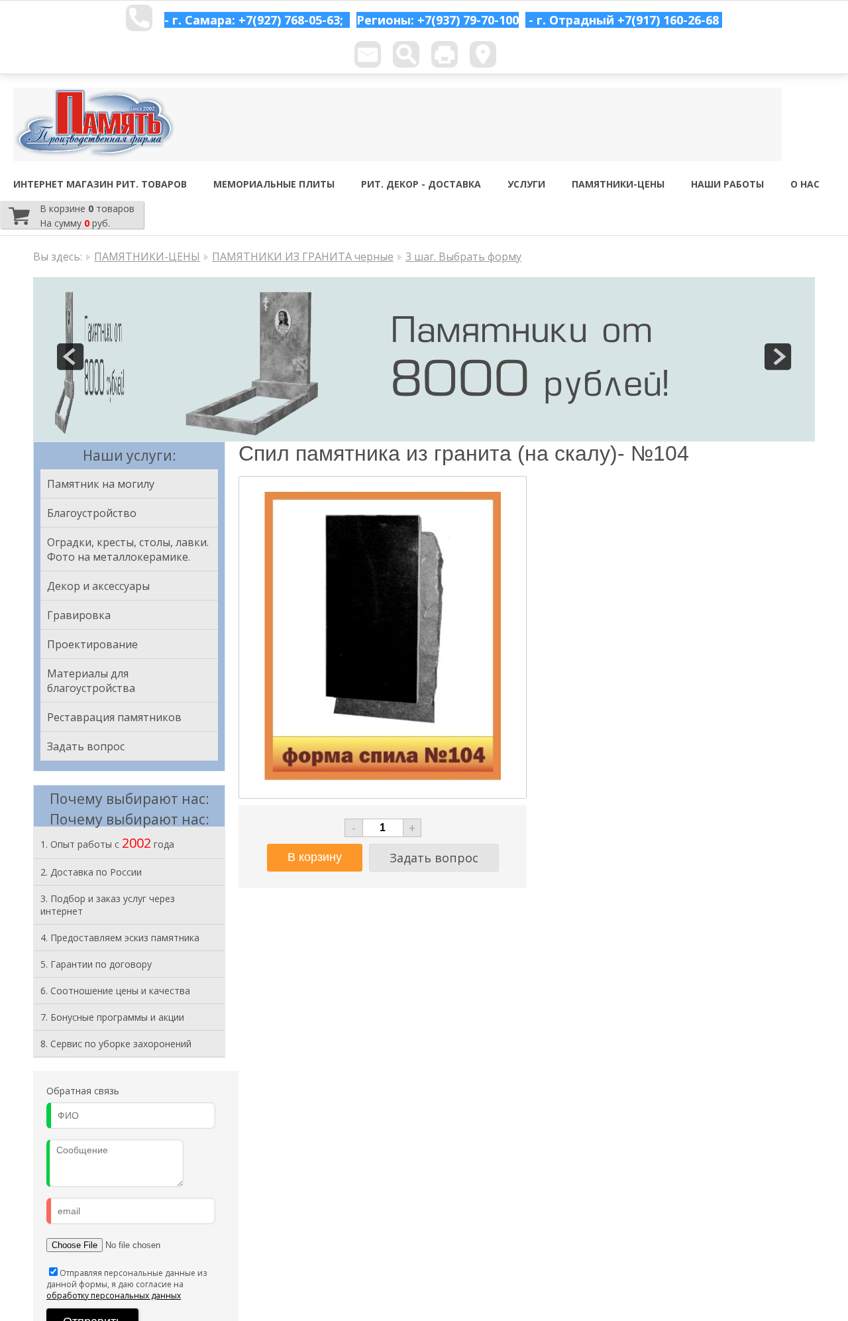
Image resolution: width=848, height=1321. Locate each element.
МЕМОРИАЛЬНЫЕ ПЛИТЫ (274, 184)
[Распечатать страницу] (444, 54)
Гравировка (79, 615)
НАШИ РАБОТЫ (727, 184)
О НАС (805, 184)
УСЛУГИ (526, 184)
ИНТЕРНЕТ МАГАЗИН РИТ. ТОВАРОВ (100, 184)
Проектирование (92, 644)
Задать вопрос (86, 746)
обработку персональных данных (113, 1295)
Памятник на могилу (100, 484)
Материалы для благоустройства (91, 680)
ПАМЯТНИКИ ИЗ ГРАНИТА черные (303, 256)
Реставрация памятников (114, 717)
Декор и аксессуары (98, 586)
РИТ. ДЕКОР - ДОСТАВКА (421, 184)
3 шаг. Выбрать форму (463, 256)
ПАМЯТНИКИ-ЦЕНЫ (618, 184)
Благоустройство (91, 513)
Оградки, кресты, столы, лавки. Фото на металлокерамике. (128, 549)
